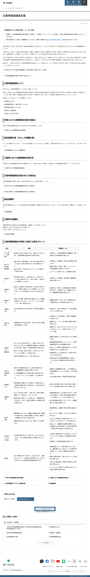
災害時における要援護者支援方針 (15, 168)
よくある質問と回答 (72, 566)
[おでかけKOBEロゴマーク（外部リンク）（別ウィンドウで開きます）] (85, 561)
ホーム (4, 8)
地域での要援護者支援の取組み (15, 478)
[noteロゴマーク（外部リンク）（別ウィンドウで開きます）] (69, 561)
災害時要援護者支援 (54, 537)
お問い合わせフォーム (26, 499)
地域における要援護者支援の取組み (16, 130)
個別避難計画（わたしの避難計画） (16, 150)
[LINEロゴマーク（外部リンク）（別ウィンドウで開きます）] (63, 561)
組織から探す (59, 566)
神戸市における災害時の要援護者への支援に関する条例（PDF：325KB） (26, 70)
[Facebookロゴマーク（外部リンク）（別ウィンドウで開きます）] (47, 561)
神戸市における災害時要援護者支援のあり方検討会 (20, 186)
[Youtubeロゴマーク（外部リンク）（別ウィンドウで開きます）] (58, 561)
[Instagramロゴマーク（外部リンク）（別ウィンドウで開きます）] (52, 561)
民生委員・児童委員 (54, 533)
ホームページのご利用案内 (64, 571)
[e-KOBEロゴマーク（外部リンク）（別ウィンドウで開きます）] (80, 561)
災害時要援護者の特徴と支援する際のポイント (19, 76)
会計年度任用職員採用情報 (14, 533)
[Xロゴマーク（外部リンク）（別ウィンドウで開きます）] (41, 561)
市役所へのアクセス (48, 566)
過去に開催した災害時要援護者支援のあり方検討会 (20, 192)
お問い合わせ (83, 566)
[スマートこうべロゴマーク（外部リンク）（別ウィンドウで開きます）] (74, 561)
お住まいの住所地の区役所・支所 (54, 40)
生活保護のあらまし (54, 527)
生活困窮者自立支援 (12, 537)
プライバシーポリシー (79, 571)
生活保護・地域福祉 (10, 8)
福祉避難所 (9, 212)
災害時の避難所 (10, 234)
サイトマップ (51, 571)
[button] (67, 3)
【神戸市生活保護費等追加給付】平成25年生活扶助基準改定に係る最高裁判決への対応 (24, 528)
